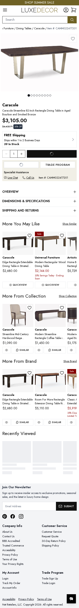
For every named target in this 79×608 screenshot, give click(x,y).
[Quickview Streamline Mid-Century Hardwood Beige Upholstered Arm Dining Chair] (6, 350)
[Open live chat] (71, 598)
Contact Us (8, 536)
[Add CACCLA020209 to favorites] (62, 373)
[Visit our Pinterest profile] (4, 516)
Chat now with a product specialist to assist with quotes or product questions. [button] (49, 588)
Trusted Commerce (13, 545)
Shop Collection (68, 296)
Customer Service (52, 532)
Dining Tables (23, 28)
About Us (7, 532)
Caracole (39, 28)
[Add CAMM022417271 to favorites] (29, 308)
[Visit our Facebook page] (12, 516)
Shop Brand (70, 361)
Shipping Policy (50, 545)
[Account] (66, 10)
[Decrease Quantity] (6, 154)
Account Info (9, 588)
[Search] (72, 19)
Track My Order (11, 583)
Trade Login (48, 583)
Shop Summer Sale (39, 2)
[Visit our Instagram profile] (21, 516)
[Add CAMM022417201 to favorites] (73, 39)
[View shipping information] (39, 139)
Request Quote (50, 536)
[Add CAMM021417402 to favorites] (62, 308)
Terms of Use (9, 559)
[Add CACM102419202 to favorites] (29, 235)
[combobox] (34, 19)
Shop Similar (70, 224)
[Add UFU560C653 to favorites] (62, 235)
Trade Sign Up (50, 578)
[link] (74, 10)
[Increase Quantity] (21, 154)
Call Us (30, 178)
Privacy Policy (10, 555)
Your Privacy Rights (12, 564)
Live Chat (13, 178)
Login (5, 578)
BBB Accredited (11, 541)
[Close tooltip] (72, 587)
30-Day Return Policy (54, 541)
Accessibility (8, 550)
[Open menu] (5, 10)
